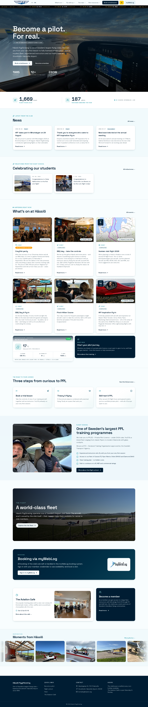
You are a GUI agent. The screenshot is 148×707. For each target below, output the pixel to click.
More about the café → (24, 614)
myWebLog (130, 3)
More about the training (85, 354)
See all (142, 6)
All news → (131, 121)
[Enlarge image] (22, 183)
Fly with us (69, 3)
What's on (58, 3)
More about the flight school (88, 470)
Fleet (46, 692)
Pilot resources (93, 3)
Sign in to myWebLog (27, 573)
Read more (19, 146)
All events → (130, 212)
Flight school (48, 689)
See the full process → (127, 382)
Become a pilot (49, 686)
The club (81, 3)
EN (35, 2)
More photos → (129, 638)
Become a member (42, 63)
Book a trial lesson (110, 3)
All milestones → (129, 169)
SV (32, 2)
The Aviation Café (50, 695)
